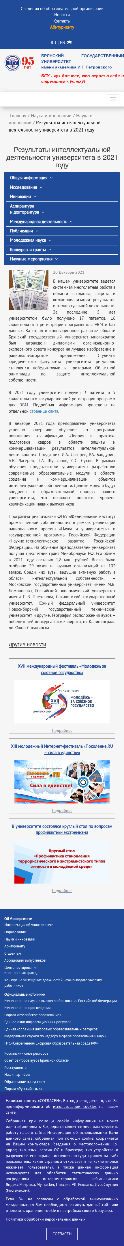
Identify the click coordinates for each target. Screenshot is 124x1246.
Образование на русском (24, 1082)
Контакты (62, 21)
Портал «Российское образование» (32, 1015)
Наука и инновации (19, 939)
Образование (15, 932)
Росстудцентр (15, 1067)
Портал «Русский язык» (23, 1088)
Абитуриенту (14, 946)
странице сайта (44, 411)
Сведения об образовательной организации (62, 8)
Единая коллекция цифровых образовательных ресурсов (50, 1029)
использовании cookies (75, 1106)
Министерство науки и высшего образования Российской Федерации (60, 1001)
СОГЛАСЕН (62, 1234)
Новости (62, 14)
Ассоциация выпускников (25, 960)
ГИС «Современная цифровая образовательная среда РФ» (51, 1043)
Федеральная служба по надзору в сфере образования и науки (55, 1036)
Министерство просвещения (27, 1008)
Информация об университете (28, 925)
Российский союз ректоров (26, 1053)
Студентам (12, 953)
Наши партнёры (17, 1074)
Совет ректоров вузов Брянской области (36, 1060)
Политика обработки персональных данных (45, 1219)
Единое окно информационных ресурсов (37, 1022)
